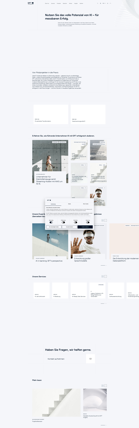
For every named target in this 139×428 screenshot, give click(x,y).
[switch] (63, 222)
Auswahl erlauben (69, 226)
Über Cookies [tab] (85, 203)
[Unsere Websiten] (100, 3)
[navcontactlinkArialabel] (107, 3)
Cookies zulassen (85, 226)
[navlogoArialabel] (30, 3)
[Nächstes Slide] (105, 220)
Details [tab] (69, 203)
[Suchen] (98, 3)
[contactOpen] (90, 358)
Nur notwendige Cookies (54, 226)
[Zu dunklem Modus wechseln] (110, 3)
